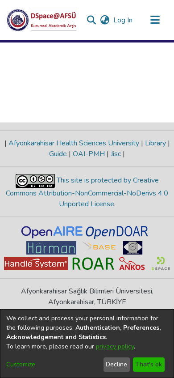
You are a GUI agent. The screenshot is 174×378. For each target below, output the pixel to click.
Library (155, 143)
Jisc (116, 154)
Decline (116, 364)
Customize (20, 364)
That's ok (148, 364)
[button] (42, 20)
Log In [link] (123, 20)
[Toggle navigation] (154, 20)
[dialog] (87, 343)
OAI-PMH (89, 154)
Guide (59, 154)
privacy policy (115, 346)
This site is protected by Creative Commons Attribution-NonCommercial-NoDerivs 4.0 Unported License (87, 192)
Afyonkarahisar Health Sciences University (74, 143)
